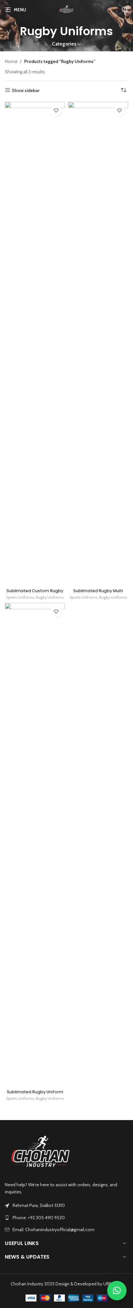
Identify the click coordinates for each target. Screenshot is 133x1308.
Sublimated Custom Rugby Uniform (34, 593)
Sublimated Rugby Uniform (35, 1092)
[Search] (124, 9)
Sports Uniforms (20, 597)
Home (11, 61)
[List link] (66, 1217)
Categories (64, 43)
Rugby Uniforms (50, 597)
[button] (117, 1290)
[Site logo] (67, 9)
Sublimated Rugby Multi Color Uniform (98, 593)
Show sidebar (26, 90)
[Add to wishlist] (56, 110)
